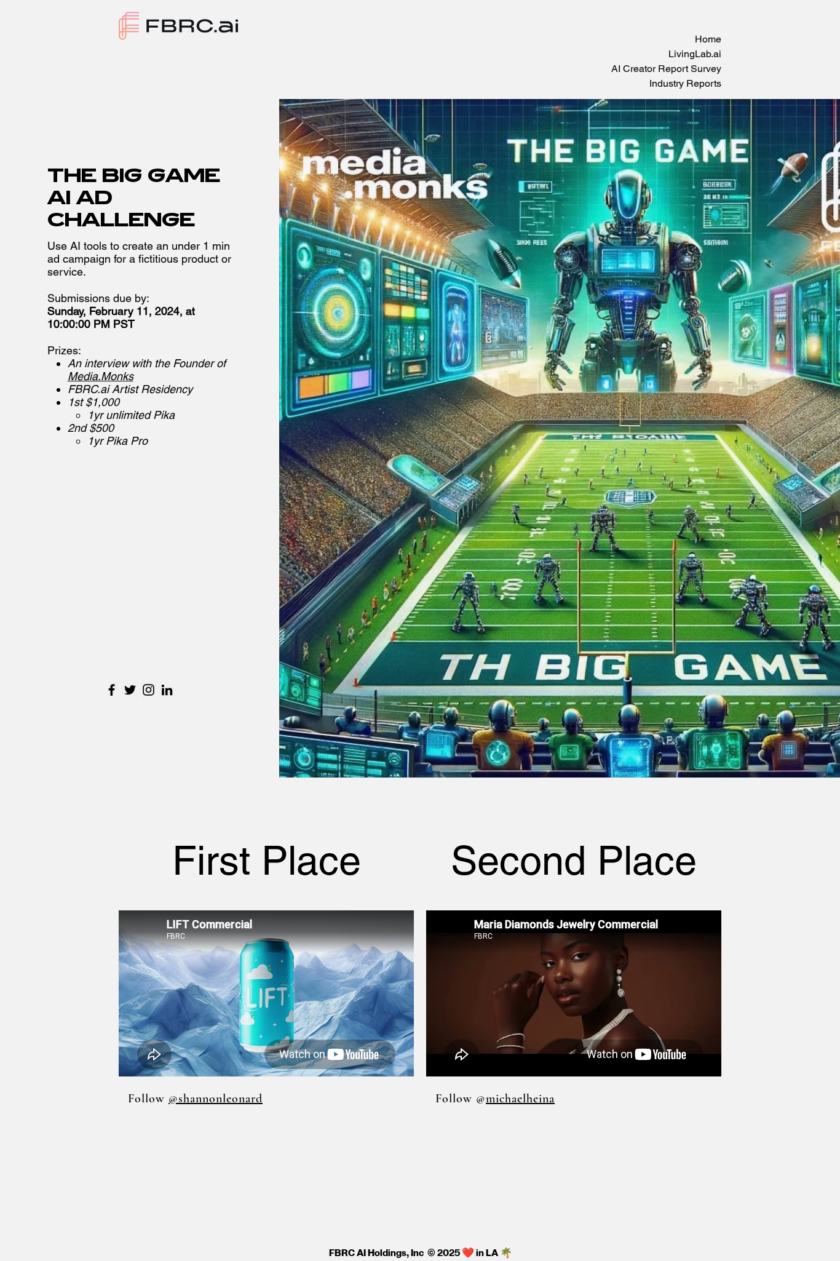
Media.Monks (100, 376)
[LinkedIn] (167, 690)
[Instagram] (148, 690)
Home (708, 39)
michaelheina (520, 1098)
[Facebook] (111, 690)
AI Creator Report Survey (666, 68)
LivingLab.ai (694, 54)
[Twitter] (130, 690)
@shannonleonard (215, 1098)
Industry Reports (685, 83)
